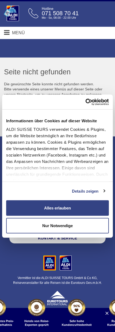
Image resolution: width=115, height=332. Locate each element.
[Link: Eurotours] (57, 297)
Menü (18, 32)
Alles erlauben (57, 208)
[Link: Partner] (50, 263)
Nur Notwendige (57, 225)
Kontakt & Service (57, 238)
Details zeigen (85, 191)
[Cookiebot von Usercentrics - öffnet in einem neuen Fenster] (85, 101)
